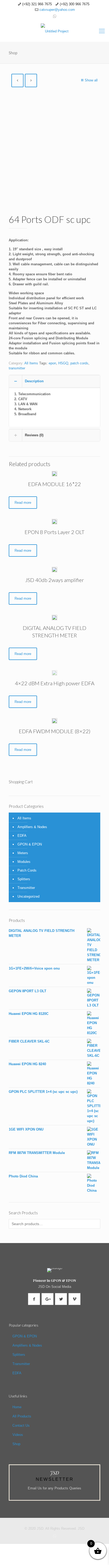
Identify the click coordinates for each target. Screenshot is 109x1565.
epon (52, 363)
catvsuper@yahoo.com (57, 10)
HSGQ (63, 363)
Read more (23, 503)
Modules (23, 862)
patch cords (79, 363)
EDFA (21, 836)
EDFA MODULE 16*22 (54, 484)
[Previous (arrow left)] (5, 1558)
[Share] (32, 1548)
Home (16, 1407)
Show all (91, 80)
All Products (21, 1416)
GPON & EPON (29, 844)
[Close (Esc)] (45, 1548)
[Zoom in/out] (5, 1548)
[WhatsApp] (54, 16)
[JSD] (54, 31)
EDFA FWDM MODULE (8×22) (54, 731)
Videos (17, 1435)
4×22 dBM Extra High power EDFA (54, 683)
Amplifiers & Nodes (32, 827)
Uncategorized (28, 896)
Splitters (23, 879)
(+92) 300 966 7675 (74, 4)
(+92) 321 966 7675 (37, 4)
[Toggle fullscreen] (18, 1548)
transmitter (17, 368)
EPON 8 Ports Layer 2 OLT (54, 532)
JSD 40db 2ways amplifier (54, 580)
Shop (16, 1444)
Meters (22, 853)
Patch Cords (27, 870)
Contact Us (21, 1425)
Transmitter (26, 888)
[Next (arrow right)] (18, 1558)
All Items (31, 363)
